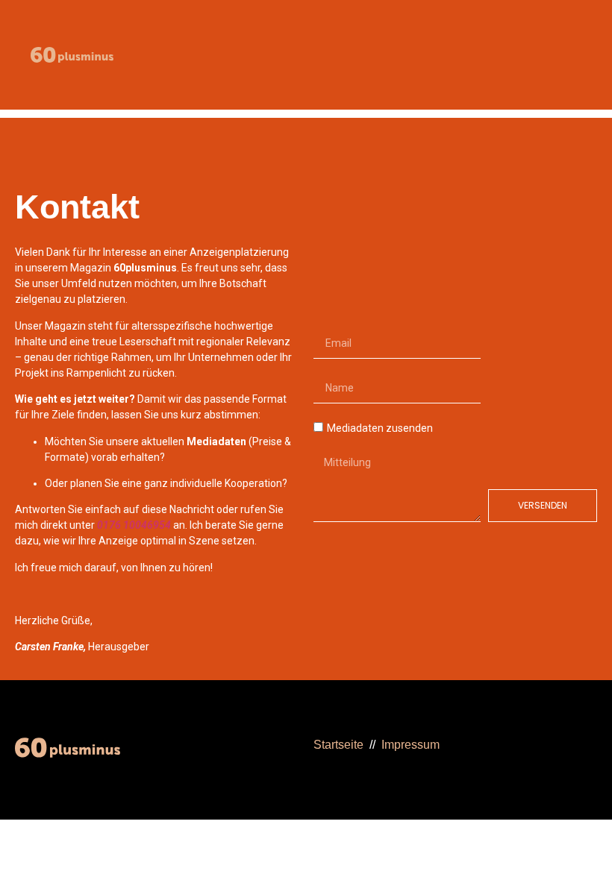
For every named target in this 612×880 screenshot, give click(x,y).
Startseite (338, 744)
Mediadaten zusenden (380, 428)
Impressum (410, 744)
